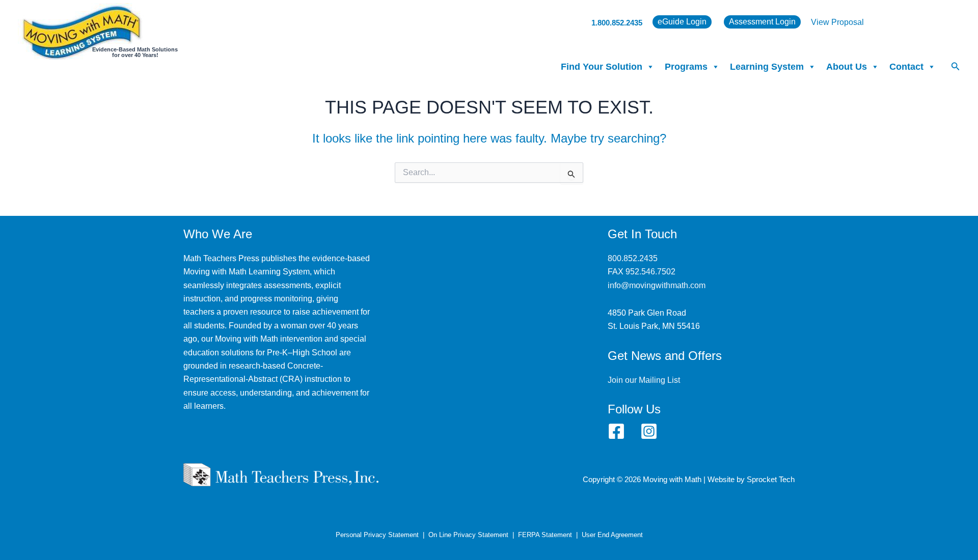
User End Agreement (612, 535)
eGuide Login (682, 21)
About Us (846, 67)
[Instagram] (649, 431)
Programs (686, 67)
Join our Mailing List (644, 380)
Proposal (847, 22)
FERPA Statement (545, 535)
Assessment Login (762, 21)
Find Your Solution (601, 67)
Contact (906, 67)
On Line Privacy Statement (468, 535)
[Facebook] (616, 431)
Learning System (767, 67)
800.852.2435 (633, 258)
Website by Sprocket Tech (751, 479)
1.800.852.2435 (616, 22)
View (821, 22)
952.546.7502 (650, 271)
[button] (955, 66)
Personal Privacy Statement (377, 535)
